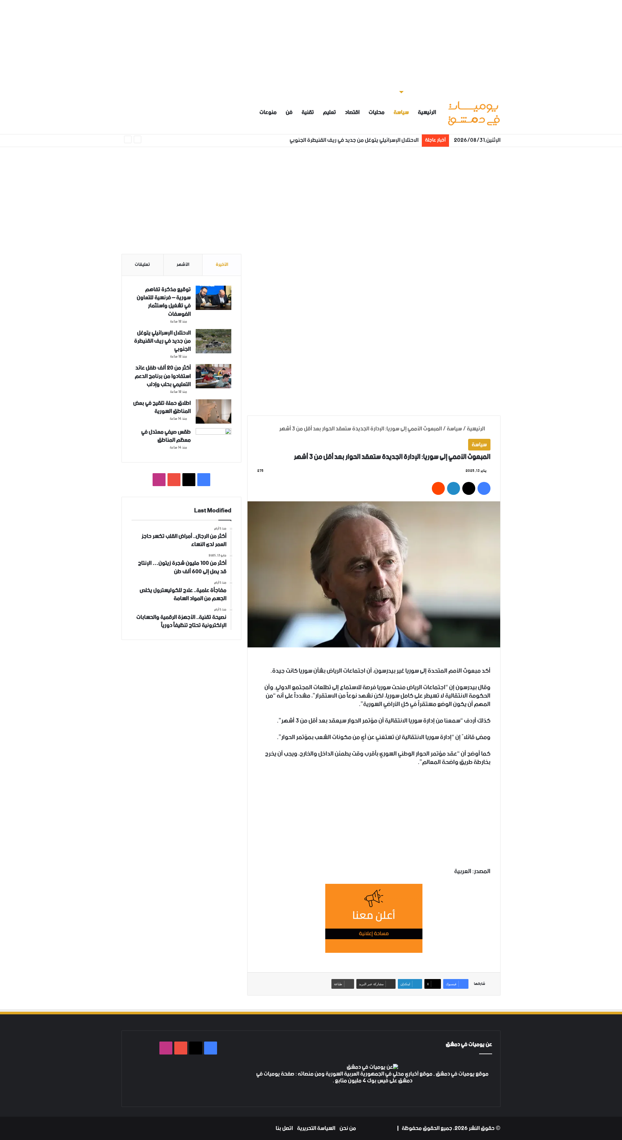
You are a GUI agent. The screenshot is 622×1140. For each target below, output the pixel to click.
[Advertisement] (311, 45)
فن (289, 112)
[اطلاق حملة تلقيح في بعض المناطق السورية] (213, 411)
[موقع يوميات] (474, 112)
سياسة (401, 112)
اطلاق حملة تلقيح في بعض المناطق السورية (162, 407)
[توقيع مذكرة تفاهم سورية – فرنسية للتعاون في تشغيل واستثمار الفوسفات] (213, 298)
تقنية (308, 112)
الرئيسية (427, 112)
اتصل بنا (284, 1128)
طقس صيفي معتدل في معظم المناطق (166, 436)
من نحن (348, 1128)
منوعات (268, 112)
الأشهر (183, 264)
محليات (377, 112)
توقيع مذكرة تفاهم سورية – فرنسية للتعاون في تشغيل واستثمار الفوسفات (164, 302)
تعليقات (142, 264)
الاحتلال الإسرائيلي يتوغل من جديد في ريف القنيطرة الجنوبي (162, 341)
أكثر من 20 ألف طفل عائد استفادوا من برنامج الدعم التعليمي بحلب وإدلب (163, 376)
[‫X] (376, 1093)
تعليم (329, 112)
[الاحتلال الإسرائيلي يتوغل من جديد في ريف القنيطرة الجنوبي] (213, 341)
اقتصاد (352, 112)
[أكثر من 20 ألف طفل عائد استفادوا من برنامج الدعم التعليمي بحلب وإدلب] (213, 376)
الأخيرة (222, 264)
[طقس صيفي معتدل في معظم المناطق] (213, 440)
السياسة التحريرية (316, 1128)
